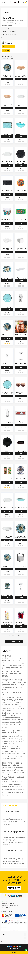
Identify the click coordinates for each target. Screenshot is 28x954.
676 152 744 (10, 901)
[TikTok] (11, 911)
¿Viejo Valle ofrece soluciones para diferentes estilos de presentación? (13, 852)
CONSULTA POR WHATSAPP (9, 46)
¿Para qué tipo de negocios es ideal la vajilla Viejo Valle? (12, 812)
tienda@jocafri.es (9, 903)
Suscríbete (14, 888)
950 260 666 (7, 50)
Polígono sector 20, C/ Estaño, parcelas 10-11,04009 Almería (9, 907)
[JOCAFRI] (14, 2)
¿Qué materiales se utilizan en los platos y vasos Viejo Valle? (14, 832)
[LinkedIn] (10, 911)
